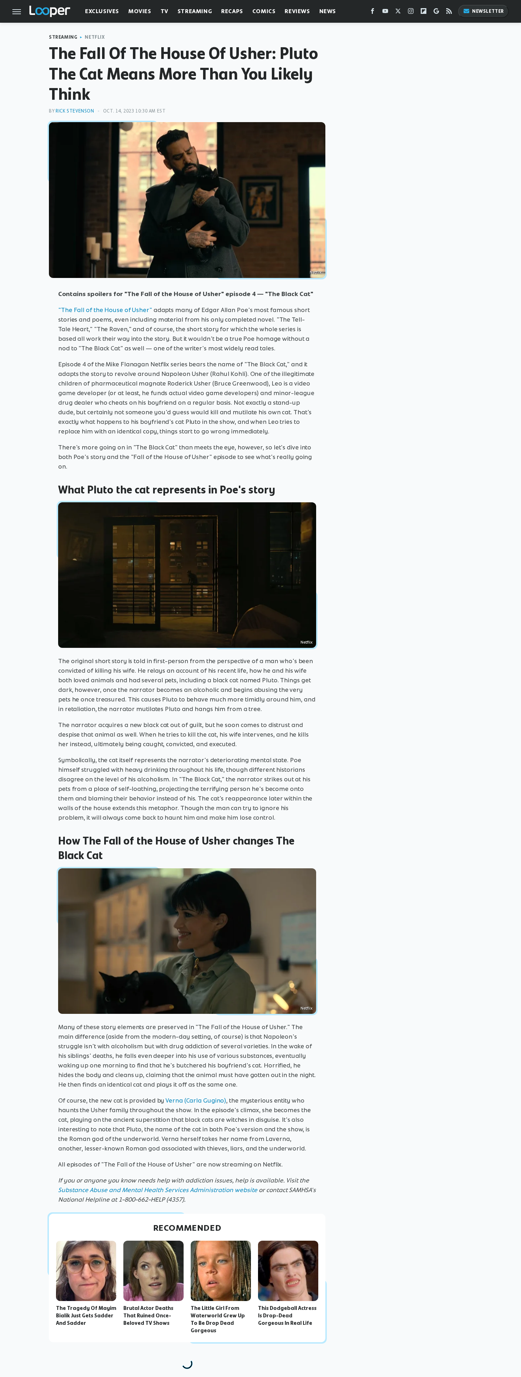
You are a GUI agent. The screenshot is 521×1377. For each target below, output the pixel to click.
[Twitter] (398, 12)
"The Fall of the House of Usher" (105, 310)
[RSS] (449, 12)
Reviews (297, 11)
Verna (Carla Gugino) (196, 1100)
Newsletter (488, 11)
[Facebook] (372, 12)
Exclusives (102, 11)
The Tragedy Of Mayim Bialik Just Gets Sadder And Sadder (86, 1316)
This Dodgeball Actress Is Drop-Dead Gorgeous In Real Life (287, 1316)
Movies (139, 11)
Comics (264, 11)
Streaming (195, 11)
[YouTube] (385, 12)
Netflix (95, 37)
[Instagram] (410, 12)
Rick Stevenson (75, 111)
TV (164, 11)
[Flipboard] (423, 12)
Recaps (232, 11)
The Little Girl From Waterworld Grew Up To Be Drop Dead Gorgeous (218, 1319)
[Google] (436, 12)
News (327, 11)
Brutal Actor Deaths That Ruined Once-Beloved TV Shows (148, 1316)
